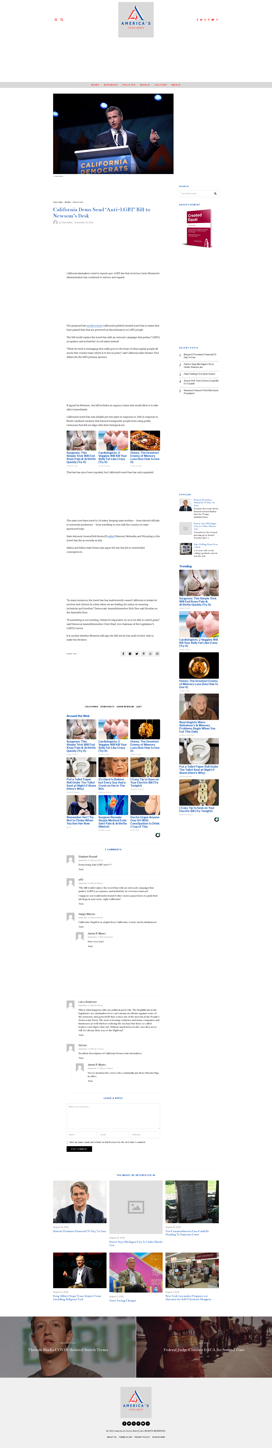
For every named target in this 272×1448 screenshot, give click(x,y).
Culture (161, 85)
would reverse (94, 325)
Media (176, 85)
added (111, 536)
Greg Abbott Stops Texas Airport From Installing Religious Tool (77, 1297)
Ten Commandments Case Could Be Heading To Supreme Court (187, 1233)
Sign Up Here (158, 1437)
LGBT (139, 707)
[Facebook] (197, 19)
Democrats (107, 707)
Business (111, 85)
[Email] (217, 19)
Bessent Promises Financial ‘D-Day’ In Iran (200, 356)
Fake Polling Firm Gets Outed (199, 374)
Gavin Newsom (125, 707)
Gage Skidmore (59, 176)
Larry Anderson (87, 1001)
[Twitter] (201, 19)
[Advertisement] (136, 59)
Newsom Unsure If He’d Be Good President (201, 392)
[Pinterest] (208, 19)
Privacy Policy (142, 1437)
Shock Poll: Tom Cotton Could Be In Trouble (201, 382)
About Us (111, 1437)
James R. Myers (97, 933)
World (145, 85)
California (91, 707)
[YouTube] (213, 19)
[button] (215, 193)
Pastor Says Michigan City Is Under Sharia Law (199, 365)
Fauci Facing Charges (122, 1300)
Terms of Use (125, 1437)
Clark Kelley (67, 222)
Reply (81, 869)
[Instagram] (205, 19)
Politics (129, 85)
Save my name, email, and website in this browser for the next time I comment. (108, 1142)
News (95, 85)
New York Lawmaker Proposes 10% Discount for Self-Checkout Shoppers (188, 1297)
